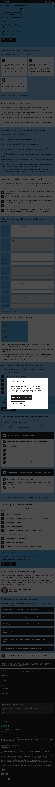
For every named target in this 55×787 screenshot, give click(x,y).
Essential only (17, 404)
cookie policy (39, 392)
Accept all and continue (21, 397)
